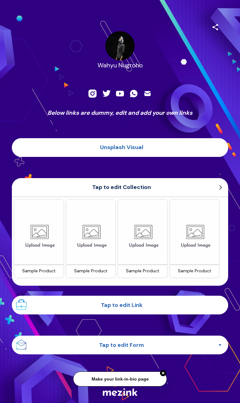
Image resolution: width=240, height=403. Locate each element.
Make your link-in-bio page (119, 378)
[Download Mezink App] (120, 392)
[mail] (147, 93)
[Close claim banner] (163, 372)
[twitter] (106, 93)
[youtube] (120, 93)
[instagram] (92, 93)
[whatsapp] (133, 93)
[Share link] (215, 26)
